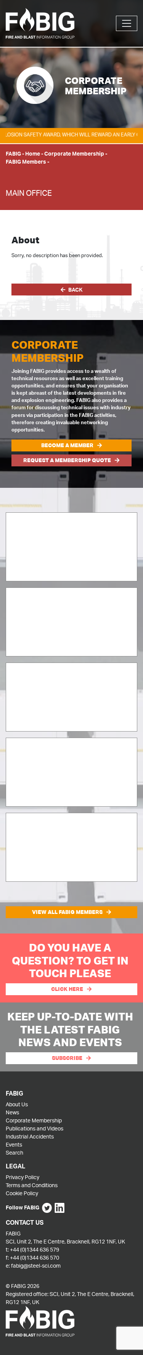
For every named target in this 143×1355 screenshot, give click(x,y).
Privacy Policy (22, 1177)
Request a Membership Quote (67, 460)
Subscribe (67, 1058)
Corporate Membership (74, 153)
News (12, 1112)
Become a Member (67, 445)
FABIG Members (26, 161)
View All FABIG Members (67, 912)
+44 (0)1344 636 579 (34, 1249)
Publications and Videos (34, 1128)
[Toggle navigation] (126, 23)
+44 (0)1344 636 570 (34, 1257)
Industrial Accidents (30, 1136)
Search (14, 1152)
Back (75, 289)
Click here (67, 989)
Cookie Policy (22, 1193)
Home (32, 153)
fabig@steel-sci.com (36, 1265)
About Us (17, 1104)
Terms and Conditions (32, 1185)
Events (14, 1144)
